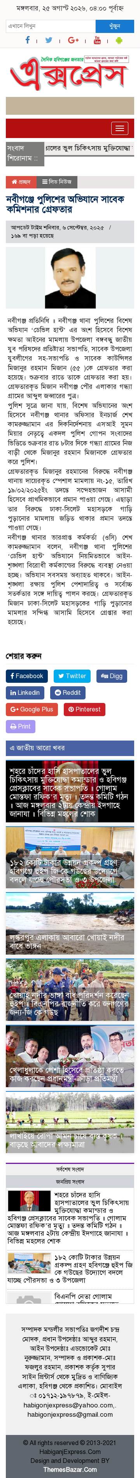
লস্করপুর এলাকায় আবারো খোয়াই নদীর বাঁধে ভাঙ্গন (67, 942)
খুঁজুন (114, 25)
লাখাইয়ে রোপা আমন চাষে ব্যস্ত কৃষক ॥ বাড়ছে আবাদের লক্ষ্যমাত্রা (66, 1140)
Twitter (75, 676)
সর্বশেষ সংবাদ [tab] (70, 1169)
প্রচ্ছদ (24, 181)
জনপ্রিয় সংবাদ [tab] (70, 1182)
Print (23, 726)
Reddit (71, 693)
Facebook (28, 676)
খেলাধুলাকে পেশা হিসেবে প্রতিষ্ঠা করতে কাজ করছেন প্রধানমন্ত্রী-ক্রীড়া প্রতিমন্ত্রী (67, 1074)
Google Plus (36, 709)
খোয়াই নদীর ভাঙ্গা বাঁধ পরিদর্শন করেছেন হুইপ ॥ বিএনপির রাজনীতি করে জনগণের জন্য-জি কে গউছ (69, 1004)
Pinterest (87, 709)
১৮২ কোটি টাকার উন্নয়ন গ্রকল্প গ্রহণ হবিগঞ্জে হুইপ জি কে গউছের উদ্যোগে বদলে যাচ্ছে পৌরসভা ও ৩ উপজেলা (63, 871)
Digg (115, 676)
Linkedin (28, 693)
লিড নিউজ (60, 181)
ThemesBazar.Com (70, 1470)
